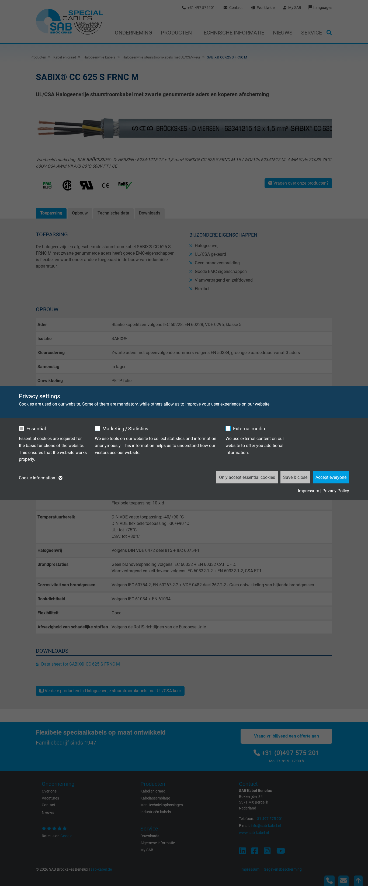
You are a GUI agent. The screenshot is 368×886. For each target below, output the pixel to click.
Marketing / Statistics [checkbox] (125, 428)
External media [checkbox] (249, 428)
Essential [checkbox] (36, 428)
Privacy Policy (335, 490)
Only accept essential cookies (247, 477)
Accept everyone (330, 477)
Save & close (295, 477)
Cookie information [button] (37, 477)
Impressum (308, 490)
